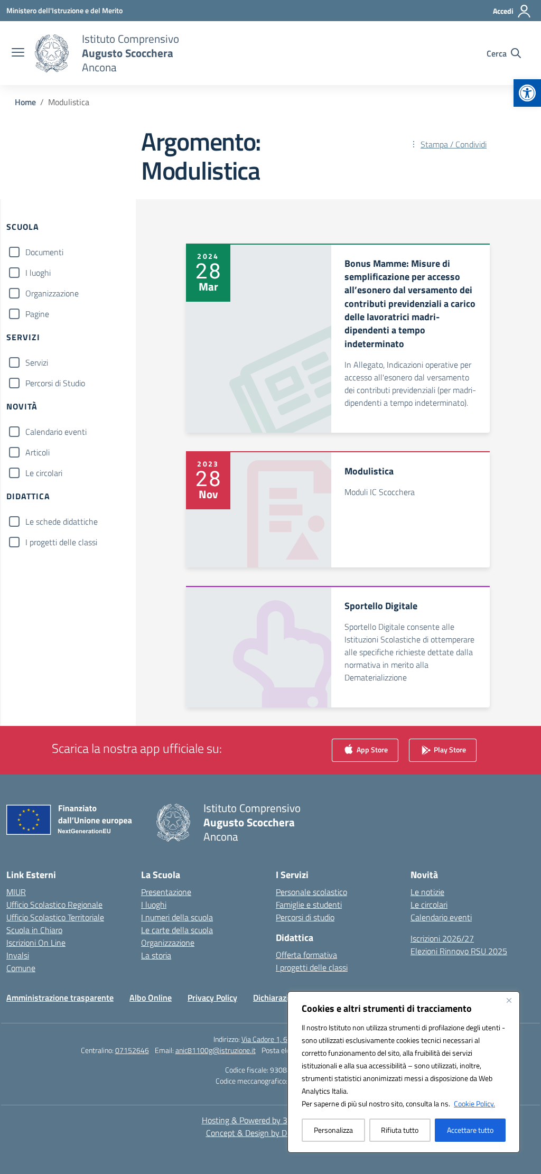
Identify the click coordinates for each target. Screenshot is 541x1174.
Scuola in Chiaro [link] (34, 930)
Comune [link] (20, 968)
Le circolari (43, 473)
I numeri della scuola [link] (177, 917)
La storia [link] (156, 955)
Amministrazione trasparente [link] (60, 997)
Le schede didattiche (61, 521)
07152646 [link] (132, 1050)
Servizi (36, 362)
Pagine (37, 314)
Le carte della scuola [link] (177, 930)
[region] (403, 1072)
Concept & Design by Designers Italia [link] (270, 1132)
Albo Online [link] (150, 997)
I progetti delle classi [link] (312, 967)
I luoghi (38, 272)
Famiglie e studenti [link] (309, 904)
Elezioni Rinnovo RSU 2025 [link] (459, 951)
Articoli (37, 452)
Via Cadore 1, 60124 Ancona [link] (284, 1039)
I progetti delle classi (61, 542)
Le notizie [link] (427, 892)
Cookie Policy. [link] (474, 1103)
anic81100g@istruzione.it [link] (215, 1050)
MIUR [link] (16, 892)
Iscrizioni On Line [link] (36, 942)
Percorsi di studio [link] (305, 917)
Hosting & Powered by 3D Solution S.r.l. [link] (271, 1120)
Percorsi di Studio (55, 383)
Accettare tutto (470, 1129)
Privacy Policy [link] (212, 997)
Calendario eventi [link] (441, 917)
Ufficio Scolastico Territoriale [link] (55, 917)
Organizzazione (52, 293)
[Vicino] (508, 1000)
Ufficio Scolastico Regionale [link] (54, 904)
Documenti (44, 252)
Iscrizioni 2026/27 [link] (442, 938)
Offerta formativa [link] (306, 954)
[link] (527, 93)
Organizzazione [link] (167, 942)
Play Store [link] (449, 749)
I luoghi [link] (153, 904)
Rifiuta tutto (399, 1129)
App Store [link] (371, 749)
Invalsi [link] (17, 955)
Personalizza (333, 1129)
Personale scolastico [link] (311, 892)
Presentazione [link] (166, 892)
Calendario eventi (56, 431)
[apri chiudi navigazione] (18, 53)
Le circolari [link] (429, 904)
